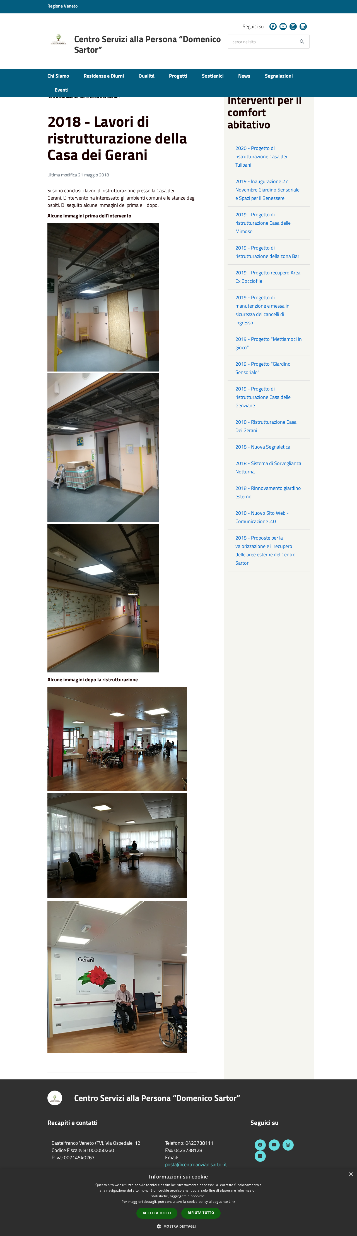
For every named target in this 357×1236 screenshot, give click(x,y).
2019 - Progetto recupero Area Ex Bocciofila (267, 277)
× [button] (351, 1174)
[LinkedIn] (303, 26)
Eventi (62, 90)
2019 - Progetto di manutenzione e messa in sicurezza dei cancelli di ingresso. (262, 310)
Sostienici (213, 76)
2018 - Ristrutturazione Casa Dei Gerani (265, 426)
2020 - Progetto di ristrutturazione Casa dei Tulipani (261, 156)
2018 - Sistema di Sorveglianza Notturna (268, 467)
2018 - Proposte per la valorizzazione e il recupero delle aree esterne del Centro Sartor (265, 550)
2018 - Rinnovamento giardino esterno (268, 492)
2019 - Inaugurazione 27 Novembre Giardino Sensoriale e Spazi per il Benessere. (267, 190)
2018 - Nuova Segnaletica (262, 447)
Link (232, 1201)
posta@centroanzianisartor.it (196, 1164)
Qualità (147, 76)
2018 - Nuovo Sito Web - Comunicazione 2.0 (262, 517)
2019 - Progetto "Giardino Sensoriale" (263, 368)
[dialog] (178, 1202)
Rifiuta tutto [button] (201, 1212)
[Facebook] (273, 26)
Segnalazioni (279, 76)
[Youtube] (283, 26)
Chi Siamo (58, 76)
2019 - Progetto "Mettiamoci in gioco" (268, 343)
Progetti (178, 76)
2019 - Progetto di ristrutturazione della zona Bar (267, 252)
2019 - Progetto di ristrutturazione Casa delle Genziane (263, 397)
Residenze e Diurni (104, 76)
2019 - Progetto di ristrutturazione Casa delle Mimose (263, 223)
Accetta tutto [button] (157, 1213)
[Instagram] (293, 26)
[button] (178, 1226)
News (244, 76)
